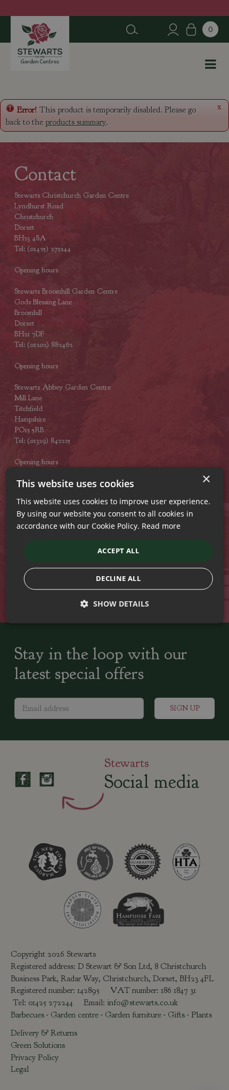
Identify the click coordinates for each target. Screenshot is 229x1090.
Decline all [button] (118, 578)
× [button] (206, 479)
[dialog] (115, 545)
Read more (161, 526)
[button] (114, 604)
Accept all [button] (118, 551)
